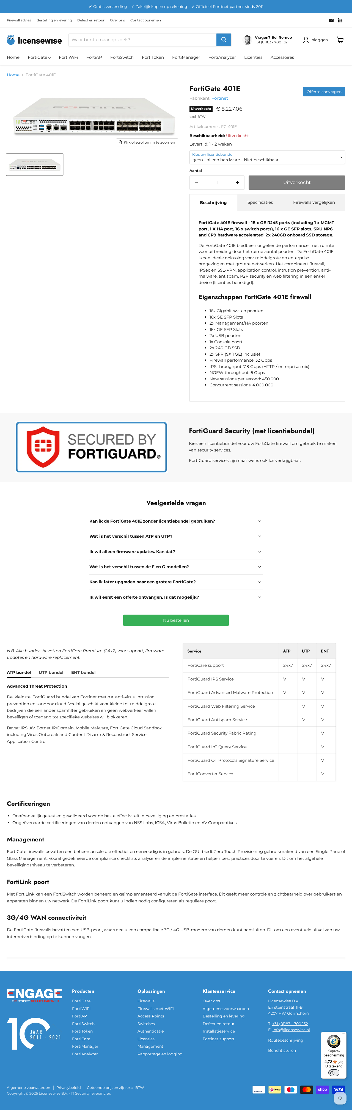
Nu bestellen (176, 620)
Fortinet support (219, 1038)
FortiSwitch (122, 57)
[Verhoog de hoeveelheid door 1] (238, 182)
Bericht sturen (282, 1050)
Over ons (117, 20)
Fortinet (219, 98)
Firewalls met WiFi (156, 1008)
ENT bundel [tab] (83, 672)
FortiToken (153, 57)
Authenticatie (151, 1031)
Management (150, 1046)
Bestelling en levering (54, 20)
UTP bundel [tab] (51, 672)
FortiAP (94, 57)
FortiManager (186, 57)
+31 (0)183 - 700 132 (290, 1023)
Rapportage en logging (160, 1054)
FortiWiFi (68, 57)
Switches (146, 1023)
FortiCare (81, 1038)
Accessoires (282, 57)
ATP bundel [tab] (19, 672)
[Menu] (343, 1035)
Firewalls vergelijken (314, 202)
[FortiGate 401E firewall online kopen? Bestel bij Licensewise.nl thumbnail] (34, 164)
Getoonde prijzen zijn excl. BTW (115, 1087)
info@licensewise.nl (291, 1029)
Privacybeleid (68, 1087)
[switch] (333, 1072)
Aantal (195, 171)
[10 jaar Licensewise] (34, 1053)
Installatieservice (219, 1031)
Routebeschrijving (285, 1040)
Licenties (253, 57)
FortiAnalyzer (222, 57)
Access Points (151, 1016)
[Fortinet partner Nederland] (34, 1005)
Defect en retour (91, 20)
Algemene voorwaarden (226, 1008)
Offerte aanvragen (324, 91)
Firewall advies (19, 20)
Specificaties (260, 202)
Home (13, 57)
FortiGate (38, 57)
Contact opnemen (145, 20)
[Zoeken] (223, 40)
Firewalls (146, 1001)
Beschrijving (213, 202)
